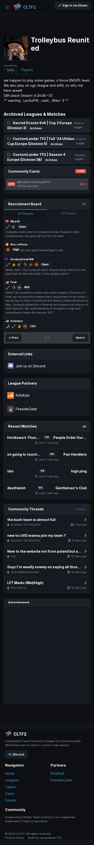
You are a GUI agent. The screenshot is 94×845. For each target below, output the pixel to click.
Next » (80, 337)
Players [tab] (27, 70)
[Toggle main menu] (7, 7)
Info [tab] (10, 70)
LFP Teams (68, 213)
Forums (80, 509)
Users (9, 793)
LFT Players (26, 213)
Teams (10, 787)
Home (9, 773)
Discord (18, 754)
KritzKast (57, 773)
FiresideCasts (61, 780)
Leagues (12, 780)
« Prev (13, 337)
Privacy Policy (14, 837)
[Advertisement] (47, 655)
